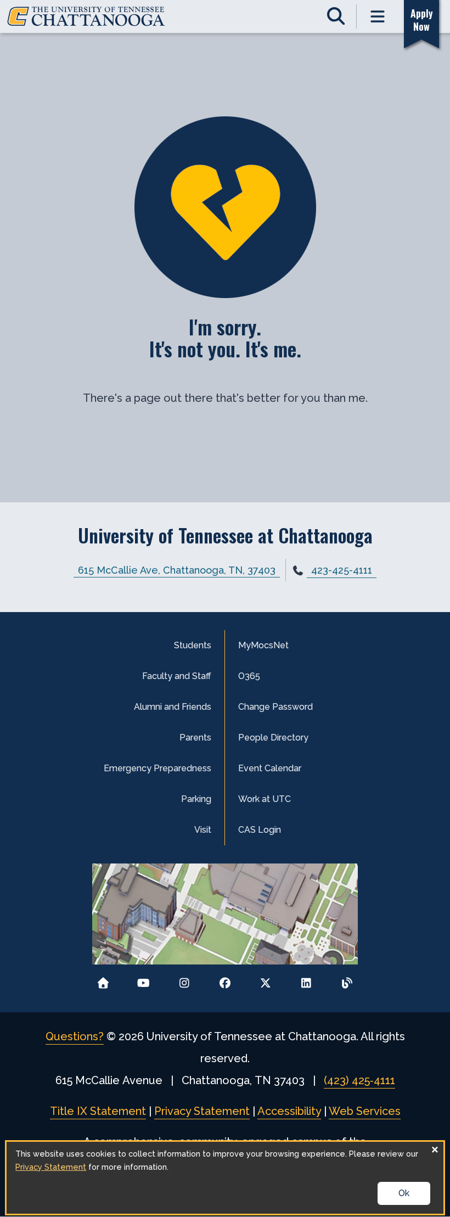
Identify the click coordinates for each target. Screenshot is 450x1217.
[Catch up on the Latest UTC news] (347, 979)
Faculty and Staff (176, 676)
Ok (403, 1193)
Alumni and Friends (172, 707)
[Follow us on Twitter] (265, 979)
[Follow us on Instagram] (184, 979)
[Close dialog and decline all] (435, 1149)
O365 (249, 676)
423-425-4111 (341, 570)
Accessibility (289, 1111)
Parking (196, 799)
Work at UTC (264, 799)
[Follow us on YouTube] (143, 979)
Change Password (275, 707)
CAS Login (259, 830)
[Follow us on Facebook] (225, 979)
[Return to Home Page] (102, 979)
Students (192, 645)
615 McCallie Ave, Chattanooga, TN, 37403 (176, 570)
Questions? (75, 1036)
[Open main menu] (377, 16)
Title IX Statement (98, 1111)
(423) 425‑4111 (359, 1080)
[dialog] (225, 1178)
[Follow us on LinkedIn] (306, 979)
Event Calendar (269, 768)
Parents (195, 737)
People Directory (273, 737)
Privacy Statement (202, 1111)
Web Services (365, 1111)
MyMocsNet (263, 645)
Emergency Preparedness (157, 768)
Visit (202, 830)
